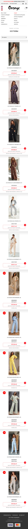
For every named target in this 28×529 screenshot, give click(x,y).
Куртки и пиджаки (18, 16)
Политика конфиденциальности (14, 521)
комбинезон (4, 24)
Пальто (16, 18)
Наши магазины (4, 3)
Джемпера (3, 18)
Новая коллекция (5, 14)
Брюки (15, 20)
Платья (2, 16)
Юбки (2, 22)
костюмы (16, 22)
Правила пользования (13, 520)
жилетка (16, 24)
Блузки (2, 20)
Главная (11, 28)
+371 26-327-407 (13, 3)
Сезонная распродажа (19, 14)
